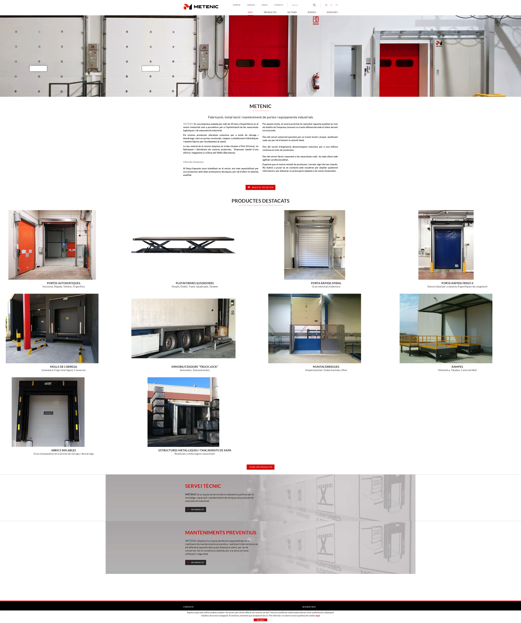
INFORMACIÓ (197, 509)
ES (331, 5)
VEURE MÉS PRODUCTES (260, 467)
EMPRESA (236, 5)
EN (337, 5)
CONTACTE (278, 5)
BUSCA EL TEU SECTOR (263, 187)
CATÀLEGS (251, 5)
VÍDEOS (265, 5)
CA (326, 5)
